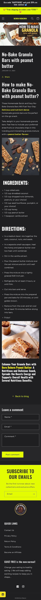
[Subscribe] (34, 494)
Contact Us (9, 530)
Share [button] (7, 77)
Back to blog (22, 396)
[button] (3, 18)
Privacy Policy (10, 536)
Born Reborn (22, 598)
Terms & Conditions (12, 547)
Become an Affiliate (12, 552)
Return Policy (10, 541)
